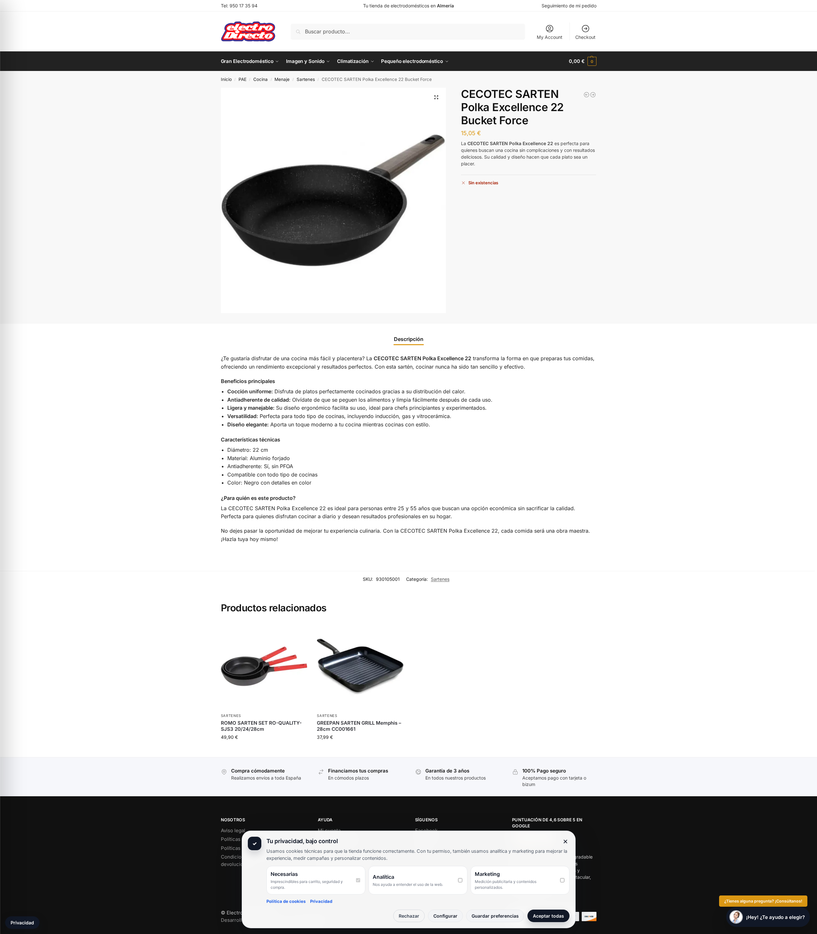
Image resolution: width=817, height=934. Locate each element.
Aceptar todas (548, 916)
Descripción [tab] (408, 339)
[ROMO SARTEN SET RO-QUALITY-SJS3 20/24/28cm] (586, 95)
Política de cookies (286, 901)
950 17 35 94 (243, 5)
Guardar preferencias (495, 916)
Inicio (226, 79)
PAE (243, 79)
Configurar (445, 916)
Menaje (282, 79)
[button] (582, 61)
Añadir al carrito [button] (264, 750)
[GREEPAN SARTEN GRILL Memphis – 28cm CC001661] (360, 666)
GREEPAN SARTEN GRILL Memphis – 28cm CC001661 (359, 726)
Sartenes (306, 79)
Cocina (260, 79)
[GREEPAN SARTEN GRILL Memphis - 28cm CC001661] (593, 95)
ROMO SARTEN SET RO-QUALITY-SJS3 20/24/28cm (261, 726)
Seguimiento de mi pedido (569, 5)
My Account (549, 37)
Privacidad (321, 901)
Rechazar (409, 916)
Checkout (585, 37)
